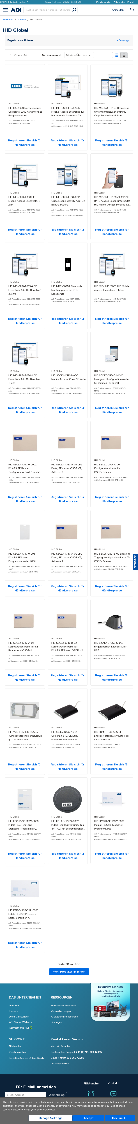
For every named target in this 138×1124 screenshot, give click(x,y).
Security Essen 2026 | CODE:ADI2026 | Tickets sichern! (40, 2)
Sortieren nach (51, 55)
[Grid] (116, 55)
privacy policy (85, 1102)
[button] (135, 562)
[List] (123, 55)
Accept (89, 1118)
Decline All (120, 1118)
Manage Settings (51, 1118)
